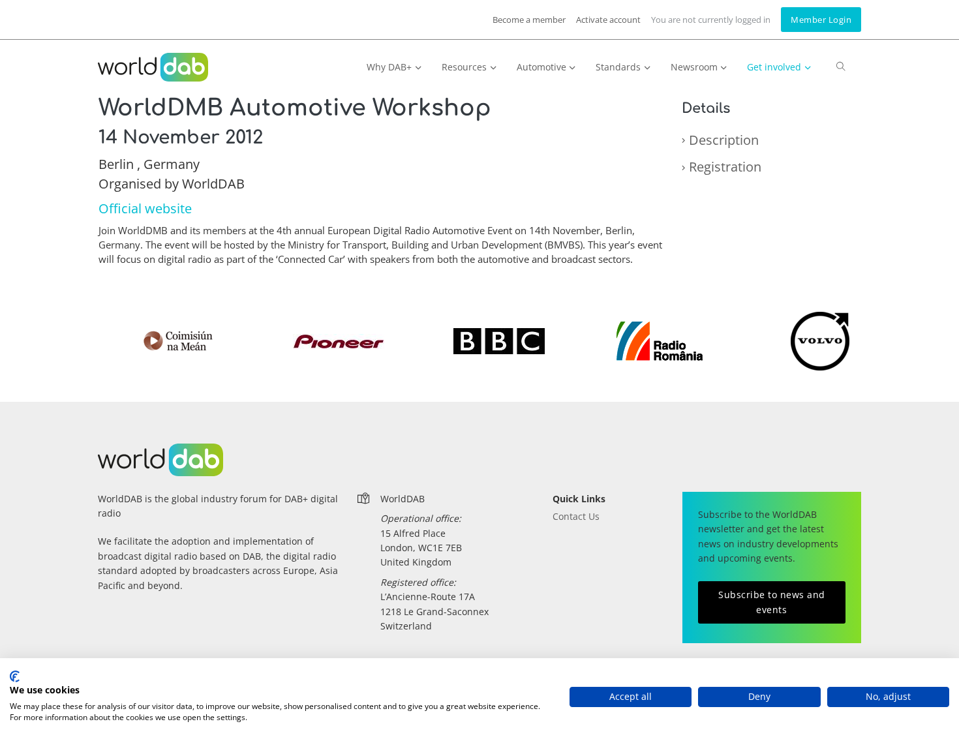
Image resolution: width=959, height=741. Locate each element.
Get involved (774, 67)
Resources (464, 67)
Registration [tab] (725, 166)
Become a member (529, 19)
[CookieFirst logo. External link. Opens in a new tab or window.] (15, 676)
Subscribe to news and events (771, 601)
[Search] (841, 72)
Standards (618, 67)
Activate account (608, 19)
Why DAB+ (389, 67)
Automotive (541, 67)
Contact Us (576, 516)
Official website (145, 208)
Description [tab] (724, 140)
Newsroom (694, 67)
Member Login (821, 19)
